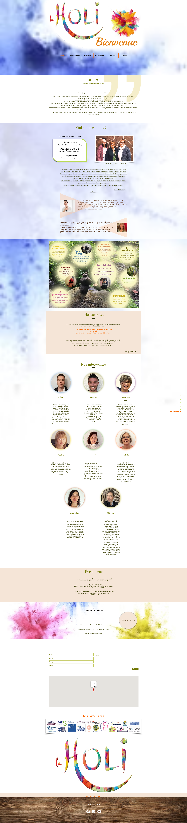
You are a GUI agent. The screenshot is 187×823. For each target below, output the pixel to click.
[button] (94, 274)
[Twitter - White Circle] (99, 811)
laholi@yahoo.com (96, 633)
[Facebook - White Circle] (88, 811)
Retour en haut (93, 796)
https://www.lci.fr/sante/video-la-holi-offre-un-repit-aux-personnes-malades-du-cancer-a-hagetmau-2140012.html (96, 593)
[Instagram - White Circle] (93, 811)
